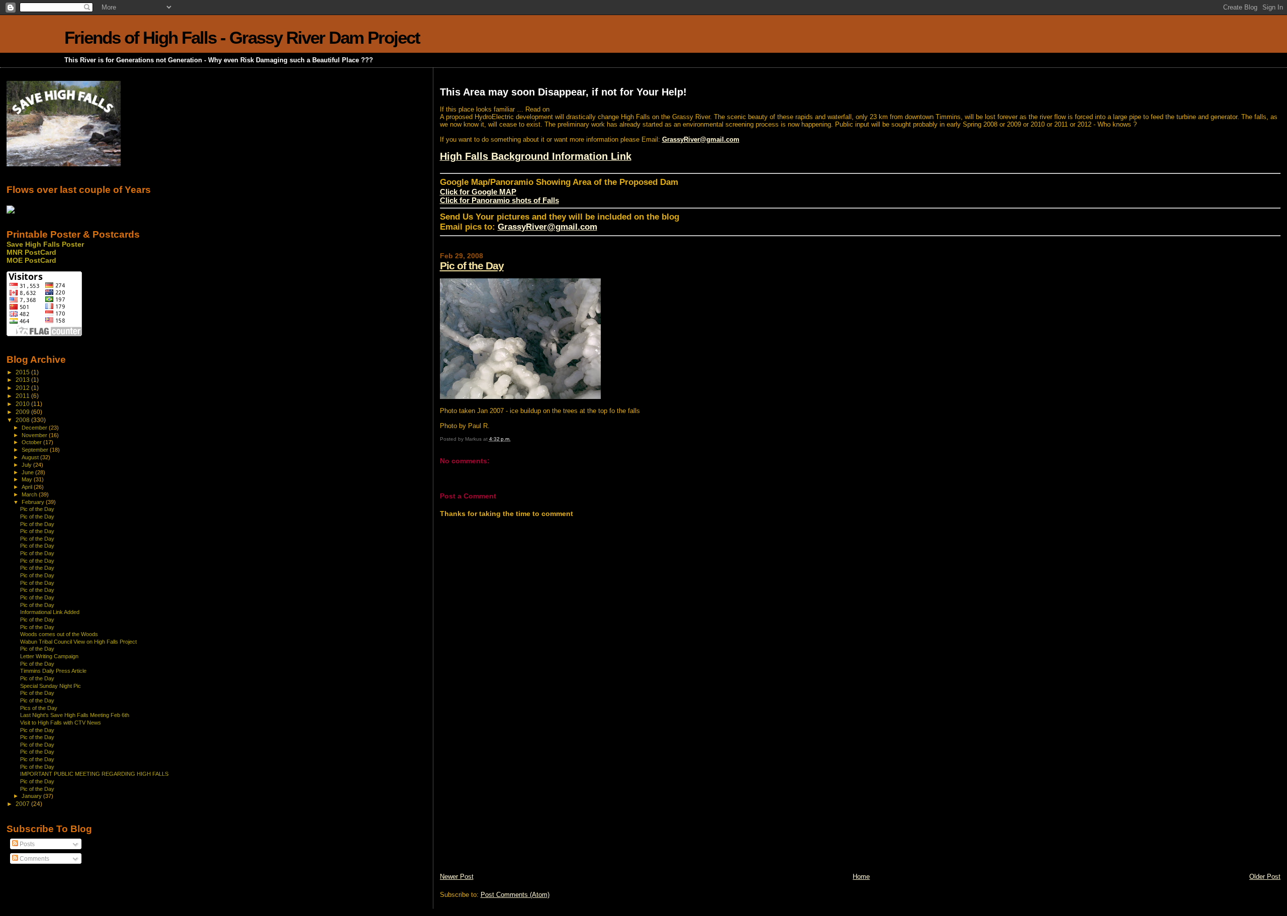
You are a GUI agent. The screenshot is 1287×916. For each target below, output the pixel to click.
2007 (23, 803)
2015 (23, 372)
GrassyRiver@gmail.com (701, 139)
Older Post (1264, 876)
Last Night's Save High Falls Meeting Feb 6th (74, 715)
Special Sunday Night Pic (50, 686)
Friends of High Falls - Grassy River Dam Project (242, 37)
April (28, 487)
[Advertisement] (515, 802)
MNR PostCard (31, 252)
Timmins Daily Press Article (53, 671)
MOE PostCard (31, 260)
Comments (33, 858)
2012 (23, 387)
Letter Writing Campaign (49, 656)
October (32, 442)
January (32, 796)
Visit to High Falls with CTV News (60, 723)
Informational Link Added (49, 612)
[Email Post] (513, 439)
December (35, 428)
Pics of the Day (38, 708)
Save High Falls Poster (45, 244)
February (34, 502)
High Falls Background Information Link (535, 156)
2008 (23, 420)
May (28, 479)
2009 (23, 412)
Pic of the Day (472, 265)
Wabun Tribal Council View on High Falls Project (78, 642)
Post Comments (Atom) (515, 894)
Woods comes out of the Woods (59, 634)
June (28, 472)
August (31, 457)
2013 (23, 379)
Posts (26, 844)
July (27, 465)
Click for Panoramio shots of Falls (499, 200)
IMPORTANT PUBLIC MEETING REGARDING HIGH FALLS (94, 774)
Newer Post (457, 876)
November (35, 435)
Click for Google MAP (478, 191)
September (36, 450)
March (30, 494)
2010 (23, 403)
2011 (23, 395)
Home (861, 876)
